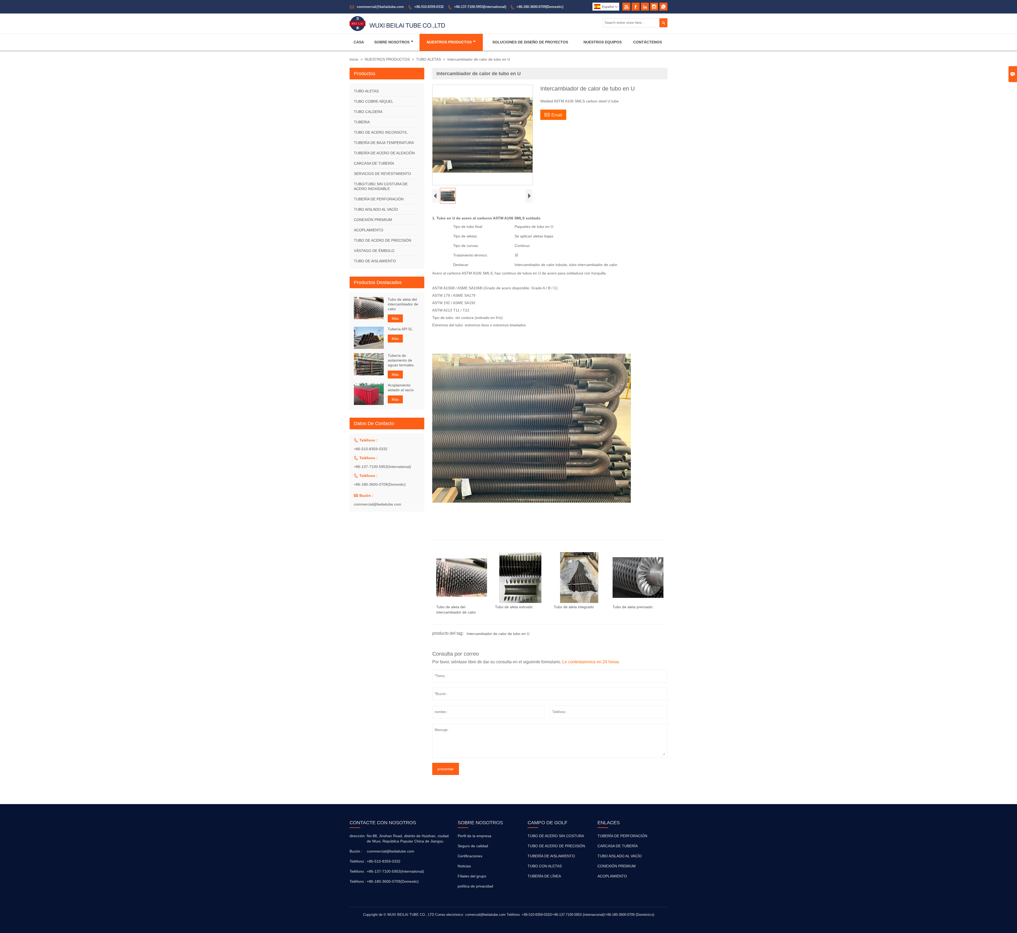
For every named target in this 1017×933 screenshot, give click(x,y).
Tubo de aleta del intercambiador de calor (403, 304)
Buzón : (356, 851)
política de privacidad (475, 886)
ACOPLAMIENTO (368, 230)
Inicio (354, 59)
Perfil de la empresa (474, 836)
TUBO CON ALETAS (545, 866)
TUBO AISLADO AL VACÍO (376, 209)
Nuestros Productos (449, 42)
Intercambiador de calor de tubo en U (498, 634)
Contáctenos (647, 42)
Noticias (464, 866)
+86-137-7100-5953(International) (480, 7)
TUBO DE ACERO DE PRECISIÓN (382, 240)
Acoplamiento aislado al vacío (401, 387)
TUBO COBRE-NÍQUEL (373, 101)
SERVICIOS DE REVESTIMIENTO (382, 174)
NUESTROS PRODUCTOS (387, 59)
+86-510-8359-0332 (429, 7)
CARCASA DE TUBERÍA (374, 163)
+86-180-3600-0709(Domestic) (539, 7)
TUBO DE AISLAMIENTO (375, 261)
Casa (359, 42)
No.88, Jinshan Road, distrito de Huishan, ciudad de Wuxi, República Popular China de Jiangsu (408, 838)
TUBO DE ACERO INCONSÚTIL (381, 132)
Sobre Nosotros (391, 42)
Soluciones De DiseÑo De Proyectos (530, 42)
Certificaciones (470, 856)
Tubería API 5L (400, 329)
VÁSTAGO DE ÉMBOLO (374, 251)
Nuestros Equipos (602, 42)
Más (395, 318)
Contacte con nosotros (383, 822)
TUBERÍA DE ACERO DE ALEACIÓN (384, 153)
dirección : (357, 836)
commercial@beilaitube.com (380, 7)
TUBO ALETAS (428, 59)
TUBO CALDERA (368, 112)
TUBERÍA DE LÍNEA (544, 876)
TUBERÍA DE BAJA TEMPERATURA (384, 143)
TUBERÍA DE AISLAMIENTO (551, 856)
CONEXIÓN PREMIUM (373, 220)
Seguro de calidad (473, 846)
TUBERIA (362, 122)
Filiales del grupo (472, 876)
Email (553, 114)
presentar (446, 769)
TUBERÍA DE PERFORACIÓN (379, 199)
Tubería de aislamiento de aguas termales (401, 360)
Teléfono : (357, 861)
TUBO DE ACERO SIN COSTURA (556, 836)
